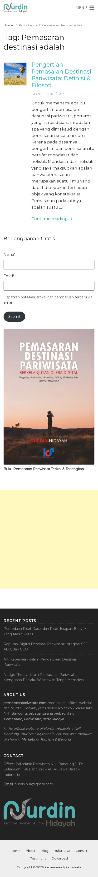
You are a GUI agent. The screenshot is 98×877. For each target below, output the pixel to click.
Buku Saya (62, 851)
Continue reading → (52, 218)
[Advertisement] (49, 539)
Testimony (38, 858)
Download (60, 858)
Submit (14, 316)
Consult (81, 851)
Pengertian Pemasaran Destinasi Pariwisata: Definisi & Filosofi (61, 75)
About (30, 851)
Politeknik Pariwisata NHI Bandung (44, 764)
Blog (36, 94)
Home (8, 25)
